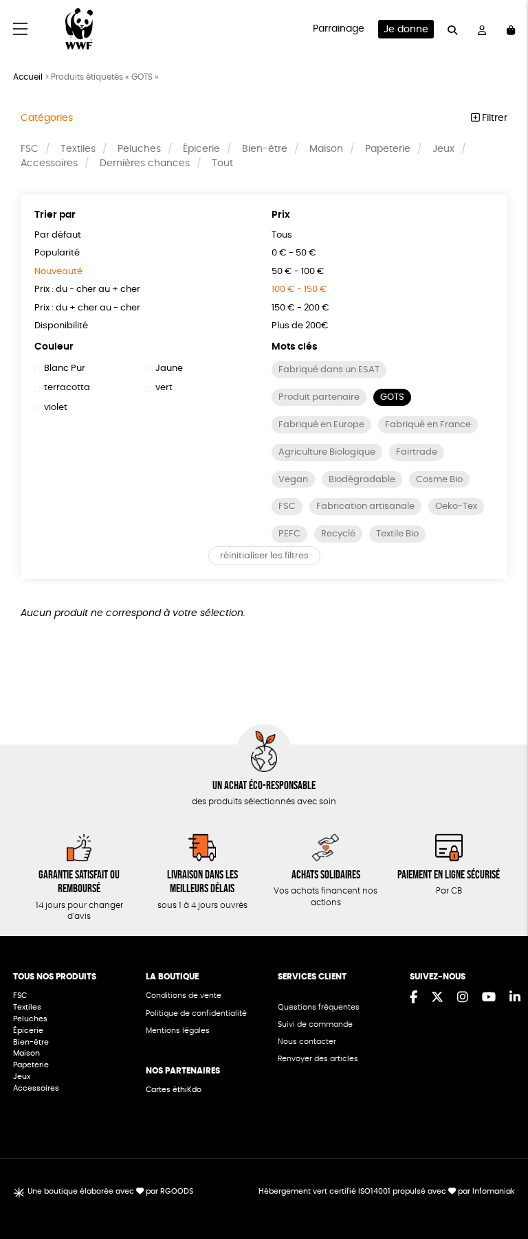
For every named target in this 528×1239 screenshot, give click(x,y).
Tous (282, 235)
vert (164, 387)
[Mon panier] (511, 29)
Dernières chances (145, 163)
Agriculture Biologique (326, 452)
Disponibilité (61, 325)
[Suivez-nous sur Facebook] (413, 998)
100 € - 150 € (299, 289)
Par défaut (57, 235)
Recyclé (338, 534)
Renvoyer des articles (318, 1058)
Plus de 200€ (300, 325)
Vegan (293, 479)
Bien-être (264, 149)
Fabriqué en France (428, 424)
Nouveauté (58, 271)
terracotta (67, 387)
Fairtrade (416, 452)
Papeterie (387, 149)
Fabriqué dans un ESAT (329, 369)
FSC (29, 149)
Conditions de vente (183, 995)
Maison (326, 149)
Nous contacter (307, 1041)
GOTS (392, 397)
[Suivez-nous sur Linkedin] (514, 998)
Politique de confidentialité (196, 1013)
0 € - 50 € (294, 253)
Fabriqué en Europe (321, 424)
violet (55, 407)
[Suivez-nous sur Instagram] (462, 998)
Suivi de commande (315, 1024)
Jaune (169, 368)
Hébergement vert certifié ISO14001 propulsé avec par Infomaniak (386, 1191)
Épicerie (201, 149)
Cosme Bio (439, 479)
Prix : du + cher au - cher (87, 308)
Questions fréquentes (319, 1007)
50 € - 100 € (298, 271)
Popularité (57, 253)
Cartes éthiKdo (173, 1089)
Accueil (28, 77)
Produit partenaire (319, 397)
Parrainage (338, 29)
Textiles (78, 149)
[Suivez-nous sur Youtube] (489, 998)
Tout (222, 163)
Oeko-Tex (456, 506)
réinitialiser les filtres (264, 556)
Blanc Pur (64, 368)
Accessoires (49, 163)
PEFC (289, 534)
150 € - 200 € (300, 308)
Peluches (139, 149)
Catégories (47, 118)
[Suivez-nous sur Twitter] (437, 998)
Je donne (406, 29)
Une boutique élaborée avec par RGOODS (110, 1191)
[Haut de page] (500, 1184)
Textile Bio (397, 534)
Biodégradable (362, 479)
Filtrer (493, 118)
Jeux (443, 149)
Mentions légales (178, 1030)
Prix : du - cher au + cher (87, 289)
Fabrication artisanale (365, 506)
